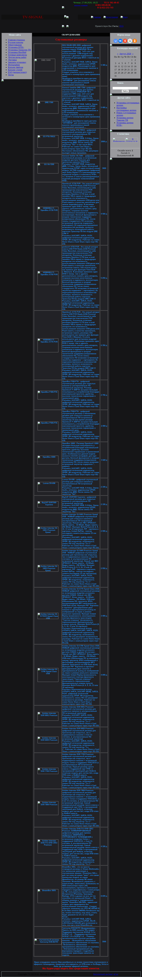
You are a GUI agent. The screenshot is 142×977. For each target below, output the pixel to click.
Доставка (12, 60)
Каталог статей (15, 70)
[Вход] (124, 17)
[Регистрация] (111, 17)
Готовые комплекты (17, 55)
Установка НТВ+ (16, 47)
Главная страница (16, 40)
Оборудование (15, 45)
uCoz (115, 974)
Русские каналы (15, 42)
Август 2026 (125, 54)
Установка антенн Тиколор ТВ (124, 119)
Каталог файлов (15, 67)
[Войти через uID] (116, 41)
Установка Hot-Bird (17, 52)
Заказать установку (17, 62)
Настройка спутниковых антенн (126, 109)
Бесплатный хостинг (103, 974)
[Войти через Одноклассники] (135, 41)
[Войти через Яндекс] (125, 41)
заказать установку (81, 5)
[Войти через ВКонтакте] (120, 41)
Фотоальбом (14, 65)
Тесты (11, 75)
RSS (122, 26)
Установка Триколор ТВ (19, 50)
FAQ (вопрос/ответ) (17, 72)
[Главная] (96, 17)
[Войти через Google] (130, 41)
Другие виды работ (17, 57)
